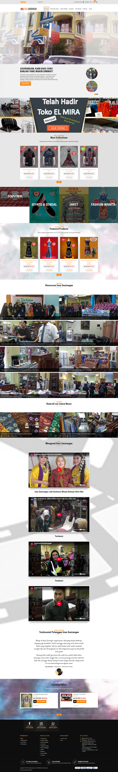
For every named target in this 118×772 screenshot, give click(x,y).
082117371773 (89, 738)
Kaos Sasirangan (45, 747)
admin (12, 435)
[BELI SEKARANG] (39, 702)
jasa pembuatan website (26, 769)
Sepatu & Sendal (44, 745)
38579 (75, 435)
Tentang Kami (54, 9)
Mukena (43, 751)
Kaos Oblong (44, 753)
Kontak (85, 9)
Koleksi (71, 9)
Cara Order (64, 9)
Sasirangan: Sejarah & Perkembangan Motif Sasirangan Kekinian (78, 434)
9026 (16, 435)
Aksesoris (43, 744)
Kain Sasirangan (44, 742)
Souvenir (43, 755)
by (10, 435)
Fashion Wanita (44, 740)
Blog (90, 9)
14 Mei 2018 (64, 435)
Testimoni (78, 9)
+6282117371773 (91, 740)
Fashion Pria (44, 738)
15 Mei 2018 (5, 435)
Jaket (42, 749)
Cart (62, 740)
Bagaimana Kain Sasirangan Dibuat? (84, 81)
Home (47, 9)
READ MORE (25, 84)
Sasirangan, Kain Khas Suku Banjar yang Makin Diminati (16, 434)
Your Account (64, 738)
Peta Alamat (23, 744)
